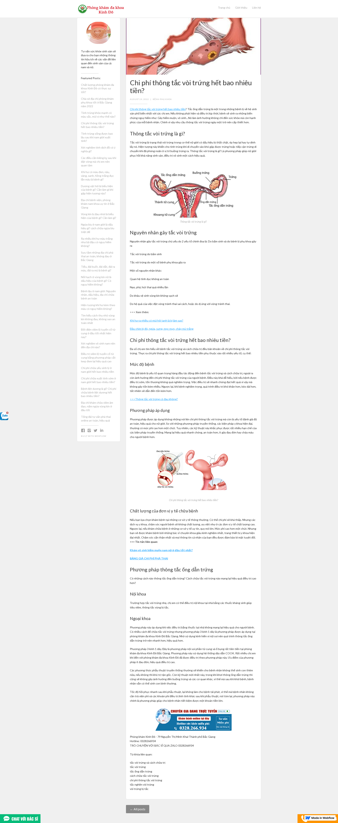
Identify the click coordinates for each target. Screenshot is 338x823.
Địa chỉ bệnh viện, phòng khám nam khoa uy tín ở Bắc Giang (98, 203)
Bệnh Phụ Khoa (162, 99)
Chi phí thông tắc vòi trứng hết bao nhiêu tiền (158, 109)
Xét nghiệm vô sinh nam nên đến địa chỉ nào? (98, 345)
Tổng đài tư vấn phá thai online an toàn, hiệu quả (96, 418)
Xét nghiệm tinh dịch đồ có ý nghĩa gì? (98, 149)
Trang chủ (224, 7)
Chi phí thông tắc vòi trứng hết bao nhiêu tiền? (97, 125)
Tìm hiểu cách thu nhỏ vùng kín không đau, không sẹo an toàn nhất (98, 319)
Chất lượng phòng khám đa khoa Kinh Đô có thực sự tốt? (97, 88)
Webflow (100, 436)
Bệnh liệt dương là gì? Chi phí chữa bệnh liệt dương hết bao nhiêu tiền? (98, 392)
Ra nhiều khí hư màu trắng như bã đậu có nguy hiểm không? (97, 242)
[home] (101, 9)
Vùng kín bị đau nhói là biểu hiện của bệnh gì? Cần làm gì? (98, 215)
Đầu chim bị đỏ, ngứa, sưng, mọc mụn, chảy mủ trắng (161, 328)
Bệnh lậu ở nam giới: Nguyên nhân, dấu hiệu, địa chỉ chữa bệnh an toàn (98, 294)
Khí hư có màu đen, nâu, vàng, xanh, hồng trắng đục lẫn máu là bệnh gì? (97, 175)
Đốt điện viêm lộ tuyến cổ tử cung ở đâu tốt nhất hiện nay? (98, 333)
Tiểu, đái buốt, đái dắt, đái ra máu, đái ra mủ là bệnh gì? (98, 268)
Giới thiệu (241, 7)
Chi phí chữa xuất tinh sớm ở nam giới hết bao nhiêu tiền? (98, 380)
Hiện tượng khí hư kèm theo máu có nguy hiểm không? (98, 306)
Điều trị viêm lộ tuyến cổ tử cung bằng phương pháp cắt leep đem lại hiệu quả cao (98, 357)
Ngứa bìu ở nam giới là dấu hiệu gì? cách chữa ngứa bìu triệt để (97, 228)
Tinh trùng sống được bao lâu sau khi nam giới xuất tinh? (97, 137)
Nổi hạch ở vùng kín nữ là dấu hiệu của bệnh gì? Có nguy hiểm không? (96, 280)
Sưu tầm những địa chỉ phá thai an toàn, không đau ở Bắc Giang (97, 256)
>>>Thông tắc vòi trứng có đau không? (154, 399)
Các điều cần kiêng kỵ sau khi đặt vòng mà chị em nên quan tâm (98, 161)
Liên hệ (256, 7)
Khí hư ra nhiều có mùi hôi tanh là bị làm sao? (156, 320)
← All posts (137, 809)
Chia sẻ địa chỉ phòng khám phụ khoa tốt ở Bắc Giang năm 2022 (97, 102)
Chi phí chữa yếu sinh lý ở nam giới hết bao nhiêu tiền (97, 369)
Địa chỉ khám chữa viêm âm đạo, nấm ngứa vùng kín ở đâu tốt (97, 406)
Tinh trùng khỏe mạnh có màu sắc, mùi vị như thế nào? (98, 114)
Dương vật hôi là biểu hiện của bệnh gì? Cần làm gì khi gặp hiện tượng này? (97, 189)
